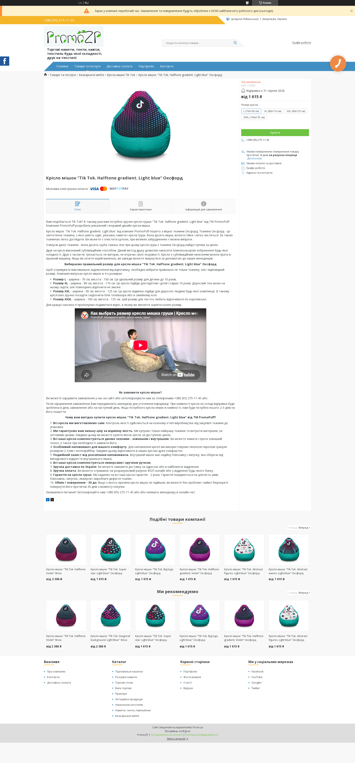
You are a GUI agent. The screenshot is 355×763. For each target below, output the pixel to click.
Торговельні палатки (129, 671)
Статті (187, 682)
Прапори (121, 693)
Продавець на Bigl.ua (177, 731)
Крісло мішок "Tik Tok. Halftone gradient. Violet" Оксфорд (199, 571)
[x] (52, 500)
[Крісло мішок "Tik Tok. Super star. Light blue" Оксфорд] (111, 549)
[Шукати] (235, 43)
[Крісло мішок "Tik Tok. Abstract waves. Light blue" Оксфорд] (289, 549)
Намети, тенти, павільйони (133, 710)
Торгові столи (124, 682)
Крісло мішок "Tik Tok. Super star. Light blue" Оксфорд (109, 571)
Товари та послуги (87, 66)
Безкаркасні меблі (91, 75)
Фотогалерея (192, 677)
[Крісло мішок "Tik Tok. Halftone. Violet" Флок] (66, 549)
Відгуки (188, 688)
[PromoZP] (74, 36)
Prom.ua (198, 727)
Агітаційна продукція (129, 699)
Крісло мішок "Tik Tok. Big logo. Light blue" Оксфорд (154, 571)
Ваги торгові (123, 688)
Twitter (255, 688)
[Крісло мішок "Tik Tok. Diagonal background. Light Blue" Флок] (111, 615)
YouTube (257, 677)
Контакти (166, 66)
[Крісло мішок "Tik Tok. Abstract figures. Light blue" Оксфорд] (244, 549)
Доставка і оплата (119, 66)
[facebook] (48, 500)
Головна (62, 66)
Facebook (257, 671)
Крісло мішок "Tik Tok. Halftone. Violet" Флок (66, 638)
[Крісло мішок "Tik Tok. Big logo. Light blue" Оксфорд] (155, 549)
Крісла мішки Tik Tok (121, 75)
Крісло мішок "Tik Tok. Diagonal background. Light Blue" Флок (110, 638)
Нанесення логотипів (129, 705)
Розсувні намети (126, 677)
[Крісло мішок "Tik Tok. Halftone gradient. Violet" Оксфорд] (200, 549)
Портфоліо (146, 66)
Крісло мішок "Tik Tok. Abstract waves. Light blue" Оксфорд (288, 571)
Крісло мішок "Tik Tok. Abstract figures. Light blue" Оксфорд (243, 571)
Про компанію (56, 671)
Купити (275, 132)
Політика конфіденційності (201, 735)
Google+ (256, 682)
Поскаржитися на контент (167, 735)
